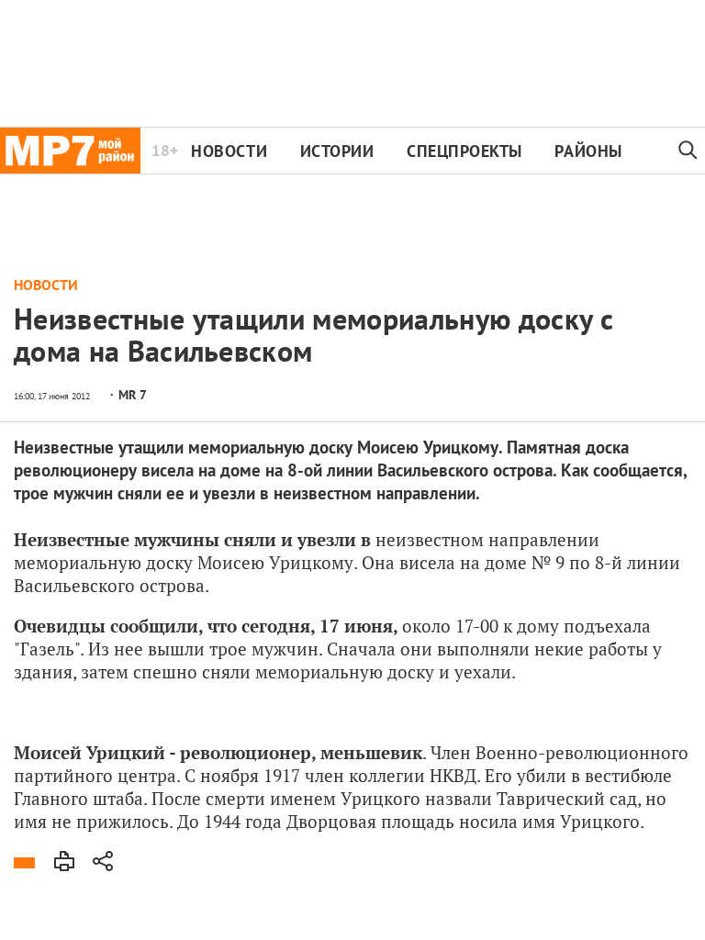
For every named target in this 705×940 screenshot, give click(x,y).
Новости (229, 151)
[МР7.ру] (70, 150)
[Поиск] (688, 150)
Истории (337, 151)
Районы (587, 151)
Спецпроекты (464, 151)
